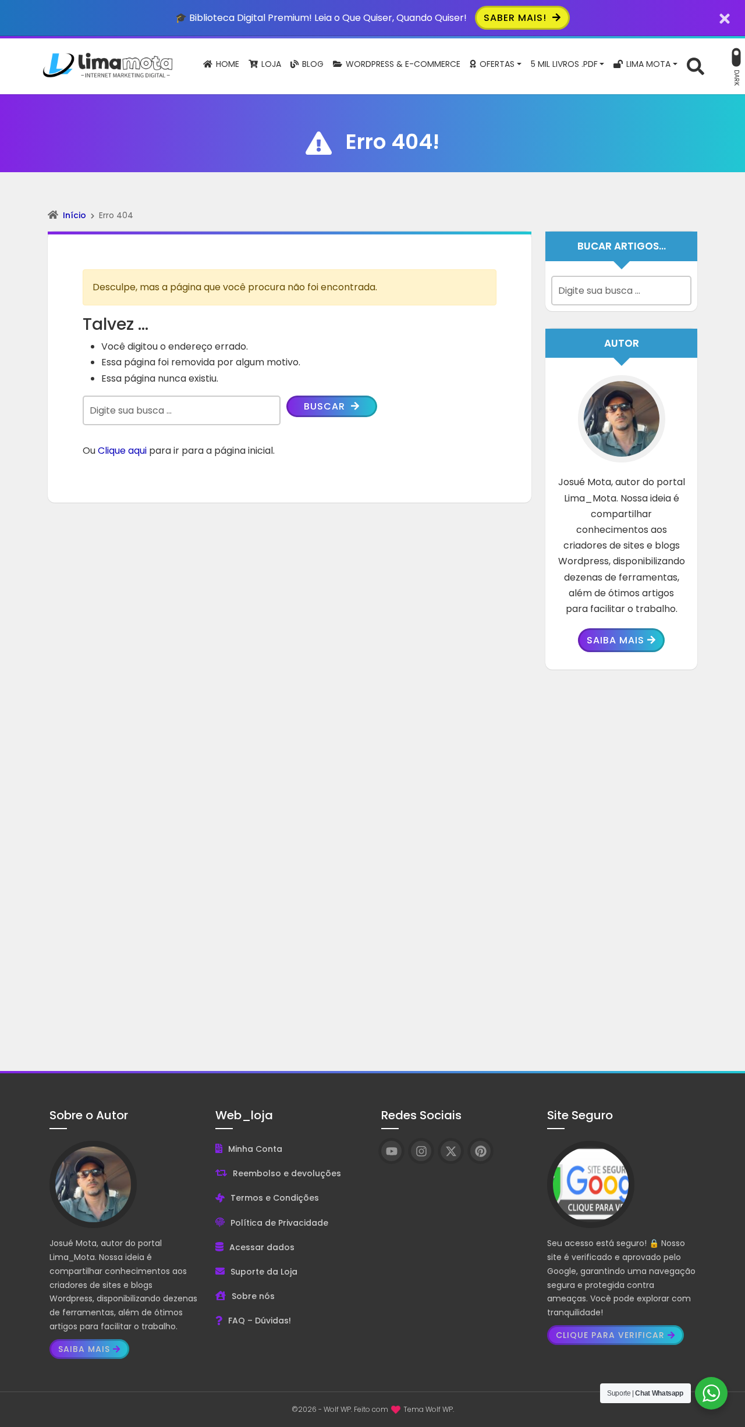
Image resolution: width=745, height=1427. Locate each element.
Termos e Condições (274, 1198)
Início (74, 215)
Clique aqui (122, 450)
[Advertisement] (621, 861)
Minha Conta (255, 1149)
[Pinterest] (480, 1151)
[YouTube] (391, 1151)
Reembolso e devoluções (287, 1173)
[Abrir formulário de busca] (695, 65)
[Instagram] (421, 1151)
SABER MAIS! (516, 17)
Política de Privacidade (279, 1223)
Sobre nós (253, 1296)
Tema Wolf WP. (428, 1409)
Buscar (326, 406)
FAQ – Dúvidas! (259, 1320)
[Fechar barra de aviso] (725, 18)
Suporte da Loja (263, 1271)
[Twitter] (451, 1151)
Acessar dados (262, 1247)
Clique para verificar (610, 1335)
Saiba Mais (615, 640)
